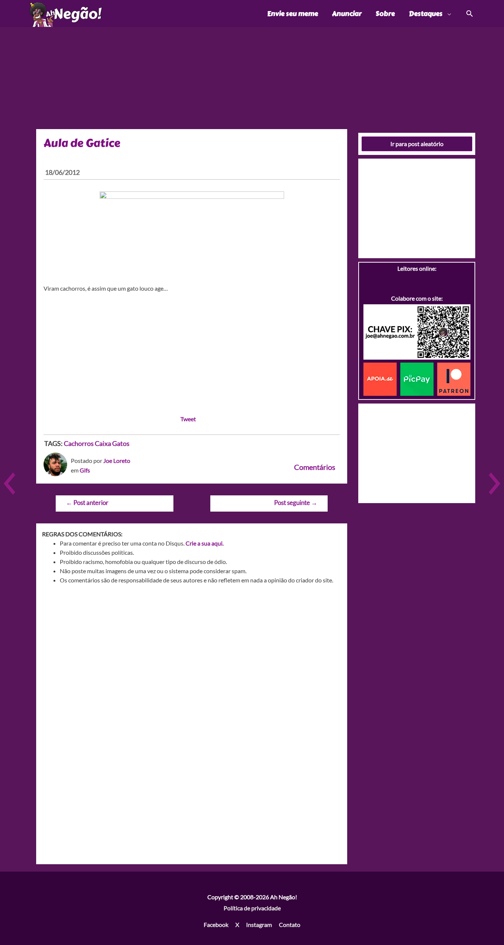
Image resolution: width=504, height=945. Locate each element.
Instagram (259, 924)
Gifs (85, 470)
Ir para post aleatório (416, 143)
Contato (289, 924)
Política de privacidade (252, 907)
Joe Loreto (116, 460)
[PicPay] (418, 378)
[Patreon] (453, 378)
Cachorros (79, 443)
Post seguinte (295, 502)
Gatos (121, 443)
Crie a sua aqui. (205, 543)
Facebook (216, 924)
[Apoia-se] (381, 378)
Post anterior (87, 502)
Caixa (103, 443)
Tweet (188, 418)
